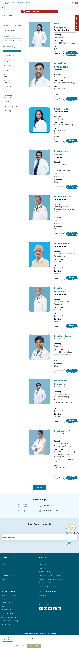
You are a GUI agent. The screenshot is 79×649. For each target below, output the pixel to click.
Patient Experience (7, 575)
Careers (41, 599)
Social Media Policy (45, 572)
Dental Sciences (9, 91)
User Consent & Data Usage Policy (50, 579)
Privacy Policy (43, 564)
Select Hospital (8, 36)
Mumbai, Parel (60, 89)
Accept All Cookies (34, 645)
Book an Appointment (72, 53)
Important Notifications (8, 595)
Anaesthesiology (9, 55)
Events (3, 564)
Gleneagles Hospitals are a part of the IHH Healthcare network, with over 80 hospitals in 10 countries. (39, 635)
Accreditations (5, 624)
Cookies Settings (19, 645)
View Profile (59, 53)
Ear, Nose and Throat (11, 106)
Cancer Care (8, 66)
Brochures (4, 579)
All (5, 51)
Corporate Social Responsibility (48, 586)
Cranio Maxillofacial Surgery (10, 81)
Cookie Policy (43, 568)
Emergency (7, 111)
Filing (3, 599)
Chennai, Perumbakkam (63, 49)
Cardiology (7, 70)
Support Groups (6, 561)
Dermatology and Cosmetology (9, 96)
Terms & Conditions (45, 561)
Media (3, 568)
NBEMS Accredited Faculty (9, 621)
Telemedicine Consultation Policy (49, 575)
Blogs (3, 572)
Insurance (4, 606)
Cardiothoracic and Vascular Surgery (10, 75)
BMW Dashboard (6, 602)
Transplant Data (6, 610)
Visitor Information (7, 613)
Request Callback (77, 23)
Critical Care (8, 87)
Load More (39, 488)
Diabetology (8, 102)
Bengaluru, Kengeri (62, 467)
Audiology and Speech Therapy (11, 60)
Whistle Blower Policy (45, 583)
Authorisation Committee (9, 617)
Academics (42, 595)
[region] (39, 642)
